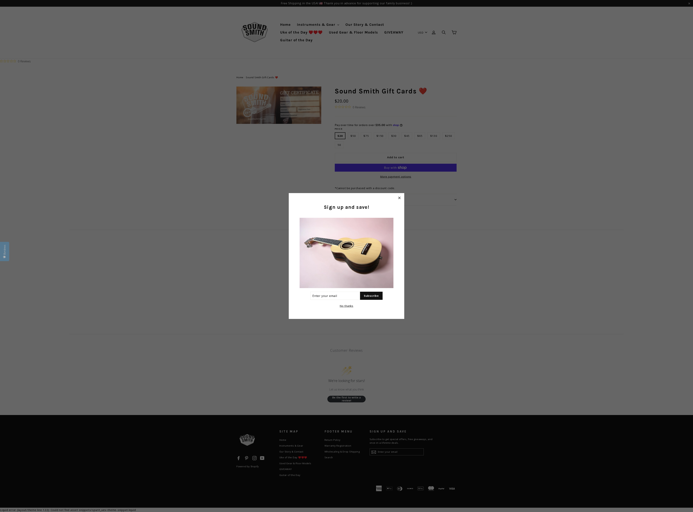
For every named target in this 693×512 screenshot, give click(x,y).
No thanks (346, 306)
